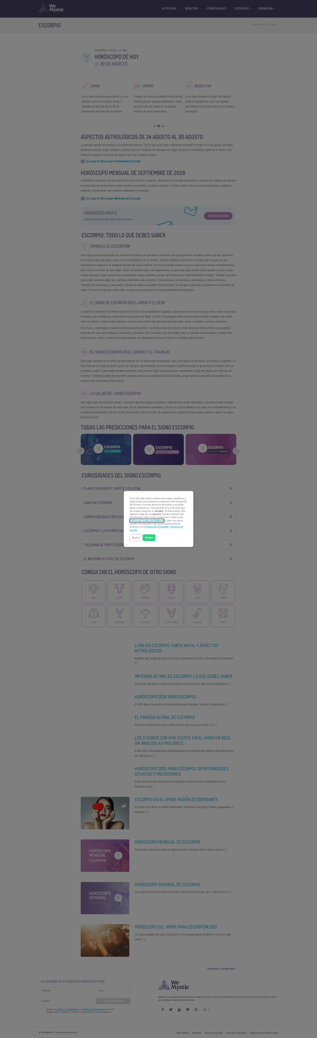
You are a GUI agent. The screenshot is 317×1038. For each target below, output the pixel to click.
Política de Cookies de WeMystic (147, 520)
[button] (136, 537)
